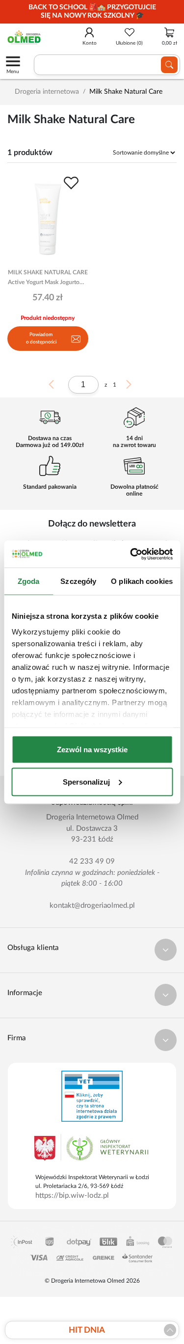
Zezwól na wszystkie (92, 749)
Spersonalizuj (86, 781)
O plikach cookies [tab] (142, 581)
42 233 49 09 (92, 861)
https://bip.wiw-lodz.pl (72, 1195)
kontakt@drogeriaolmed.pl (92, 905)
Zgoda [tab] (29, 581)
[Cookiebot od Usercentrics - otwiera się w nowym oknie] (131, 554)
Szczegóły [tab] (78, 581)
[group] (92, 12)
